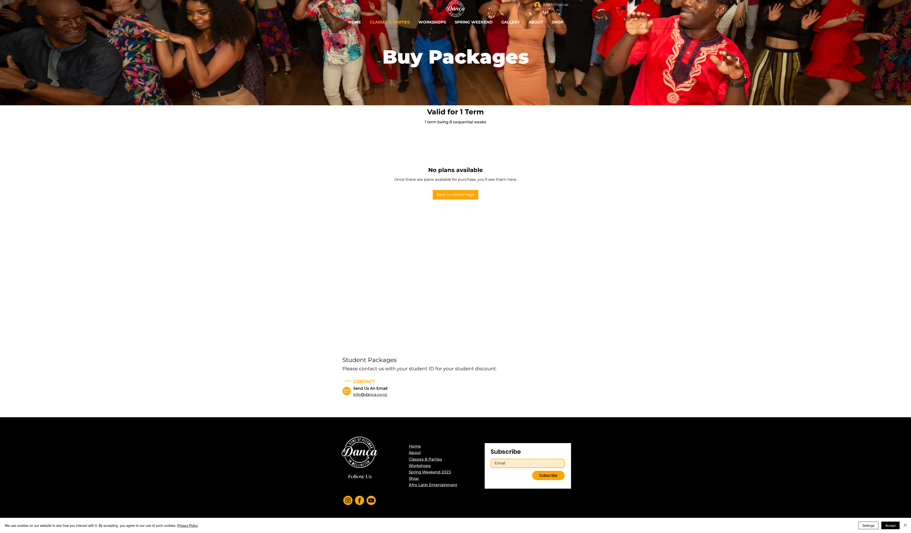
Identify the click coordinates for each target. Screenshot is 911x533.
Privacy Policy (187, 525)
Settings (868, 525)
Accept (890, 525)
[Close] (905, 525)
